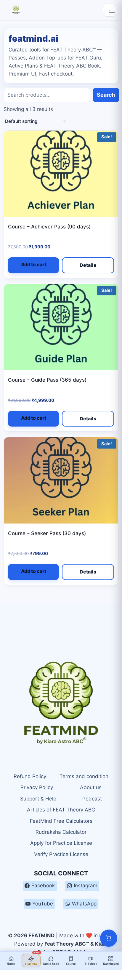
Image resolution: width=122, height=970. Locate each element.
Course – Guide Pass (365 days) (47, 380)
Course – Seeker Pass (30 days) (47, 533)
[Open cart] (108, 938)
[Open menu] (109, 10)
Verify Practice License (61, 854)
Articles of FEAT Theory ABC (61, 810)
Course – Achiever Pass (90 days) (49, 227)
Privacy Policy (36, 787)
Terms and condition (84, 776)
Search (106, 95)
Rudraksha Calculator (61, 832)
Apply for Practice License (61, 843)
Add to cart (33, 264)
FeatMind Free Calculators (61, 821)
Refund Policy (30, 776)
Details (88, 265)
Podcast (92, 799)
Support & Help (38, 799)
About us (91, 787)
